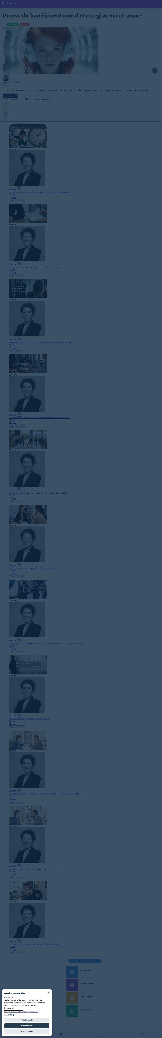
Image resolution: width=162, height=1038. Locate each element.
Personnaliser (26, 1026)
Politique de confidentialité (13, 1012)
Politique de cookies (31, 1012)
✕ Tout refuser (27, 1031)
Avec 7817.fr (8, 1015)
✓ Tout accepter (26, 1020)
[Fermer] (49, 992)
